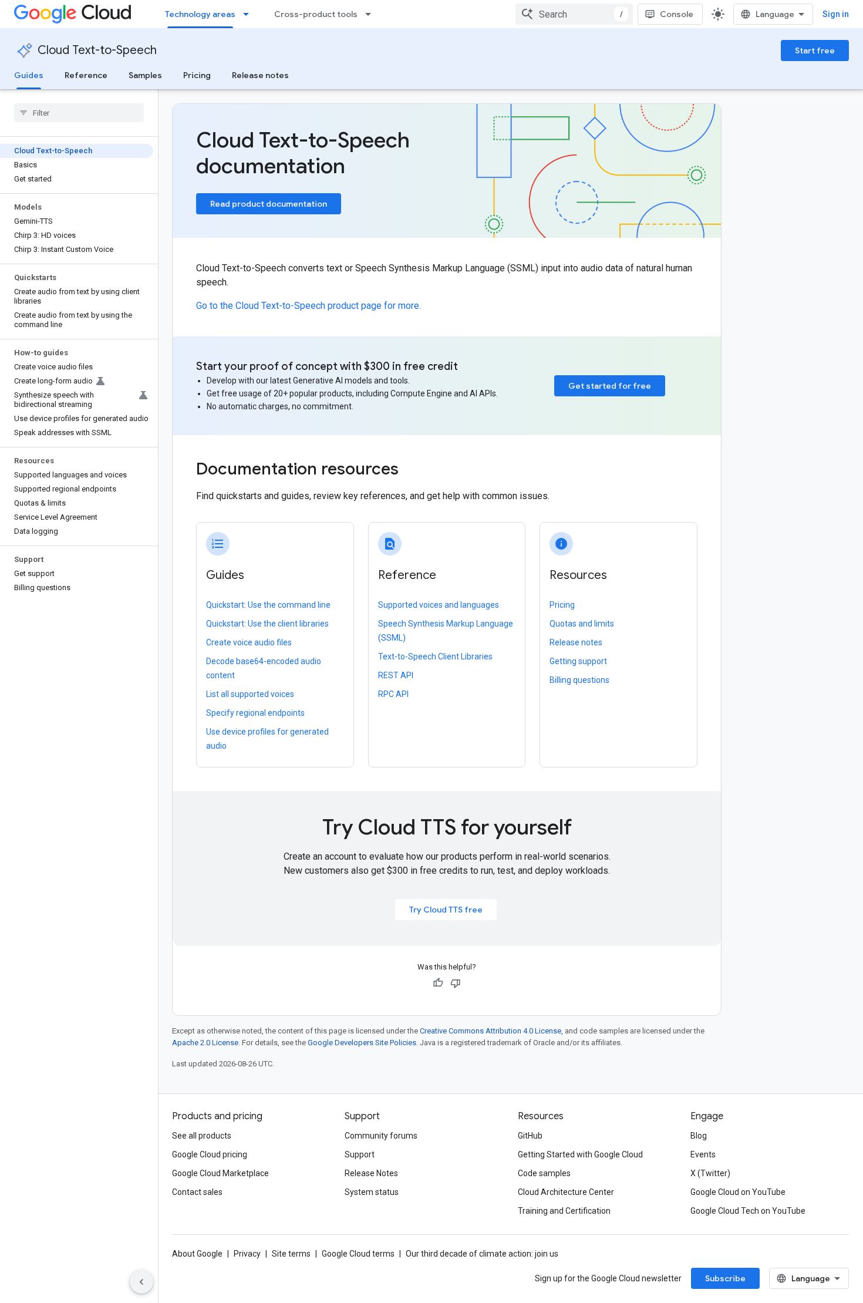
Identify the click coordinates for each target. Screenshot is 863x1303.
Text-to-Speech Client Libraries (435, 656)
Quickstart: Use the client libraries (267, 623)
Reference (86, 75)
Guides (28, 75)
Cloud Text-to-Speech (97, 50)
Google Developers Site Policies (362, 1042)
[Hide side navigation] (141, 1282)
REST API (395, 675)
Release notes (260, 75)
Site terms (291, 1253)
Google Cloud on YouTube (738, 1192)
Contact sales (197, 1192)
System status (372, 1192)
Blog (698, 1135)
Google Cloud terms (358, 1253)
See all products (201, 1135)
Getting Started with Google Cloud (580, 1154)
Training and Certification (564, 1211)
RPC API (393, 694)
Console (676, 14)
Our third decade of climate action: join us (482, 1253)
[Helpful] (438, 983)
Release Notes (371, 1173)
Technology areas (200, 14)
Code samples (544, 1173)
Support (360, 1154)
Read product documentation (268, 203)
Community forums (381, 1135)
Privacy (247, 1253)
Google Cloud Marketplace (220, 1173)
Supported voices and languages (438, 605)
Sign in (835, 14)
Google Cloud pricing (209, 1154)
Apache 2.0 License (205, 1042)
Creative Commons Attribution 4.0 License (490, 1030)
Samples (145, 75)
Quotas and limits (582, 623)
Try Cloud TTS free (446, 909)
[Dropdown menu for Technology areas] (249, 14)
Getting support (578, 661)
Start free (815, 50)
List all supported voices (250, 694)
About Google (197, 1253)
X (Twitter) (710, 1173)
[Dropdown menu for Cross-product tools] (372, 14)
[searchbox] (79, 112)
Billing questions (579, 680)
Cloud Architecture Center (566, 1192)
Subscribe (725, 1278)
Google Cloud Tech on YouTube (747, 1211)
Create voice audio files (249, 642)
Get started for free (609, 386)
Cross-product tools (316, 14)
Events (703, 1154)
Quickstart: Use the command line (268, 605)
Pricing (197, 75)
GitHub (530, 1135)
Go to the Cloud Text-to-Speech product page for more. (308, 305)
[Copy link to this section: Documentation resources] (414, 470)
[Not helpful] (455, 983)
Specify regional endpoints (255, 713)
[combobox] (574, 14)
